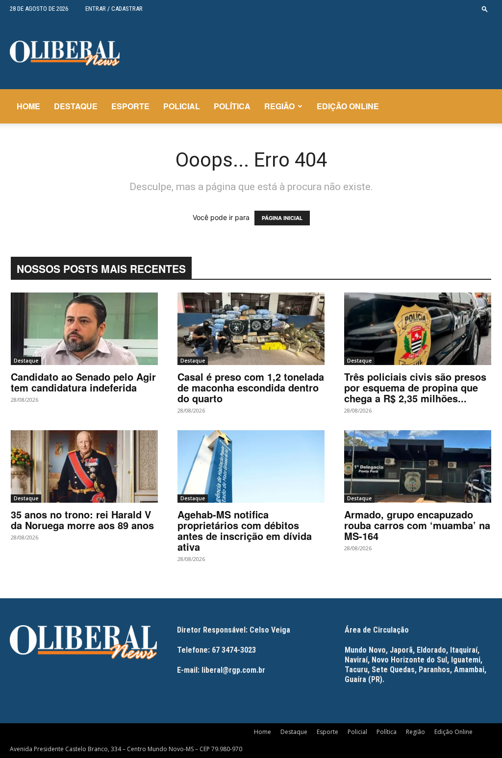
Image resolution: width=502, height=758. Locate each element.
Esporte (130, 106)
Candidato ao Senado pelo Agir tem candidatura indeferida (83, 381)
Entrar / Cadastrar (114, 8)
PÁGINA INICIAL (282, 218)
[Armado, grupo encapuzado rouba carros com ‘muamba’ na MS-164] (417, 466)
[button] (484, 8)
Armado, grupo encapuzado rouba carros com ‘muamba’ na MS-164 (417, 525)
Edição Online (348, 106)
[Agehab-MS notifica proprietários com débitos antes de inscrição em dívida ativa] (251, 466)
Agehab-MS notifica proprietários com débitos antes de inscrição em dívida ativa (244, 530)
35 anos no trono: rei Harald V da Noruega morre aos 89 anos (82, 519)
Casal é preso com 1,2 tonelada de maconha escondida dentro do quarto (250, 387)
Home (28, 106)
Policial (181, 106)
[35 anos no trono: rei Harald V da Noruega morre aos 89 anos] (84, 466)
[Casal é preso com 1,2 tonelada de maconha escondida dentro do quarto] (251, 329)
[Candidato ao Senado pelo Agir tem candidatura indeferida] (84, 329)
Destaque (76, 106)
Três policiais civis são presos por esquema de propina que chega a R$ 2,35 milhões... (415, 387)
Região (279, 106)
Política (232, 106)
